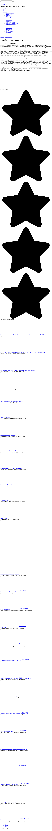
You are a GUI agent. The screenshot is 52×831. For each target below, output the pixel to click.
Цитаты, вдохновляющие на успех (8, 435)
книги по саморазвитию (35, 67)
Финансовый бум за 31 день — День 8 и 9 (10, 574)
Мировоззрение (9, 20)
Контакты (5, 826)
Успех (7, 33)
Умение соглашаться (5, 819)
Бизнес (4, 10)
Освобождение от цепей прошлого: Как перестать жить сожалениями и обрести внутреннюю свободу (23, 352)
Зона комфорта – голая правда (7, 731)
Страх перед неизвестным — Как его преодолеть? (11, 468)
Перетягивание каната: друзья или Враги (9, 784)
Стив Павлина (9, 29)
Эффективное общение (11, 34)
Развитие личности (10, 25)
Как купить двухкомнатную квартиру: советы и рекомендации (14, 713)
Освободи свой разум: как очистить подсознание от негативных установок (17, 387)
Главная (4, 8)
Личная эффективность (11, 17)
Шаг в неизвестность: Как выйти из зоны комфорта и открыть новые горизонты (18, 370)
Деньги (4, 9)
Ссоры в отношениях (5, 609)
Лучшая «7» (8, 18)
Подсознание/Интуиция (11, 22)
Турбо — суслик (9, 31)
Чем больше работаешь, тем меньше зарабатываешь (12, 401)
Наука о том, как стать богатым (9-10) (9, 695)
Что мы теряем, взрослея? (6, 500)
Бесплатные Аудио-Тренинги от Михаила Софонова (12, 591)
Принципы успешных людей (12, 23)
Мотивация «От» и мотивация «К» (8, 644)
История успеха (9, 16)
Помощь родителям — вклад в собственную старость (12, 766)
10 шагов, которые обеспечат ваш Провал (10, 450)
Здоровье (8, 15)
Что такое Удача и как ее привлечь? (8, 802)
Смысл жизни (9, 28)
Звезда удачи (3, 627)
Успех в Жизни (4, 4)
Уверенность (8, 32)
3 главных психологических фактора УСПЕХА (11, 660)
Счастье (7, 30)
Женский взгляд (9, 14)
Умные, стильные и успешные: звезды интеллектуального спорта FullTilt (16, 678)
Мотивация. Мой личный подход (8, 484)
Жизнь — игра (4, 518)
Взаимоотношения (10, 13)
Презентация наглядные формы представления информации (14, 749)
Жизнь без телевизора (5, 417)
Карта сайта (5, 825)
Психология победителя (11, 24)
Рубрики (5, 12)
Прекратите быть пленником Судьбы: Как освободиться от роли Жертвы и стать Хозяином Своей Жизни (23, 334)
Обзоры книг (8, 21)
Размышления (9, 26)
